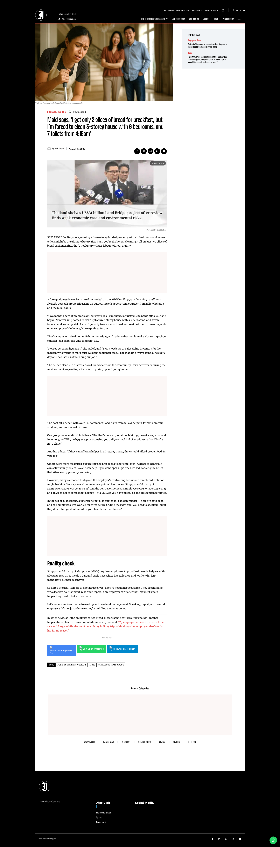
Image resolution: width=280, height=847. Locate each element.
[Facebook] (233, 10)
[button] (222, 10)
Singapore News (194, 40)
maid (92, 664)
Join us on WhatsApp (93, 649)
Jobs (190, 53)
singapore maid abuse (111, 664)
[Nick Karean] (49, 148)
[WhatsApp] (150, 151)
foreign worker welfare (71, 664)
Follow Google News (63, 650)
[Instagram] (237, 10)
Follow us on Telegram (124, 649)
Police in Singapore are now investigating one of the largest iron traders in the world (207, 45)
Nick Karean (59, 148)
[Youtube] (244, 10)
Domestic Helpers (56, 112)
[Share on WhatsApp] (273, 840)
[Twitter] (240, 10)
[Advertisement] (107, 272)
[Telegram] (164, 151)
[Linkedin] (157, 151)
